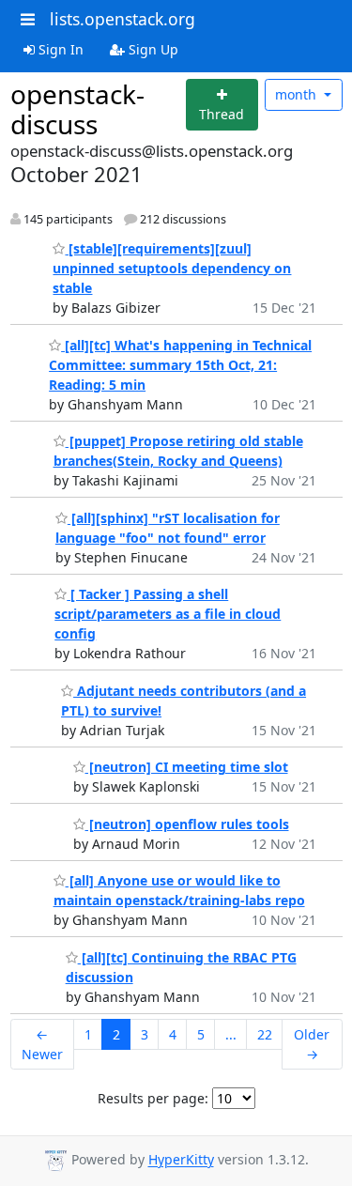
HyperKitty (181, 1160)
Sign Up (151, 49)
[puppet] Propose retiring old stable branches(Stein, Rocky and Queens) (178, 451)
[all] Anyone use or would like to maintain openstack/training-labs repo (179, 890)
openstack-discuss (77, 109)
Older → (311, 1044)
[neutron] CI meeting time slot (186, 767)
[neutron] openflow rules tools (187, 824)
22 (264, 1034)
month (297, 94)
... (231, 1034)
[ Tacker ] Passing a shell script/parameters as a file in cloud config (167, 613)
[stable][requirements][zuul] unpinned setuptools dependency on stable (172, 268)
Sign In (59, 49)
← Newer (42, 1044)
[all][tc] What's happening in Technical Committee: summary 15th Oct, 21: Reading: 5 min (180, 364)
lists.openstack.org (122, 19)
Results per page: (153, 1098)
